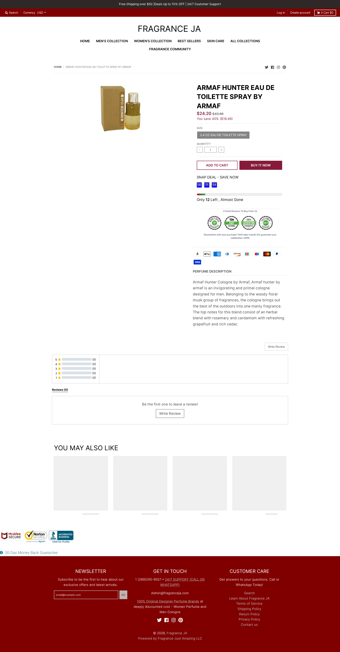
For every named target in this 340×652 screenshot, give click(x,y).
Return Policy (249, 614)
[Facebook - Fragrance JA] (272, 66)
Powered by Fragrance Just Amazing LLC (170, 638)
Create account (300, 12)
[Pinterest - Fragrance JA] (284, 66)
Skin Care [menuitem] (215, 41)
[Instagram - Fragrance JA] (278, 66)
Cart (327, 12)
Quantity (204, 143)
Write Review (170, 413)
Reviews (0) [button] (60, 389)
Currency (29, 12)
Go (123, 594)
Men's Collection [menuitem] (112, 41)
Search (249, 593)
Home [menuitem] (85, 41)
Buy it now (261, 165)
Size (199, 128)
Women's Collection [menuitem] (153, 41)
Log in (281, 12)
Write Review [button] (276, 346)
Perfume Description (212, 271)
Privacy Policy (249, 619)
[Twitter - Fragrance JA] (266, 66)
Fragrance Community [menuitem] (170, 49)
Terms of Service (249, 603)
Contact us (249, 625)
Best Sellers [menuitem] (189, 41)
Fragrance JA (169, 29)
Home (58, 66)
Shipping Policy (249, 609)
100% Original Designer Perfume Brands (168, 601)
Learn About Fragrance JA (249, 598)
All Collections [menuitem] (245, 41)
